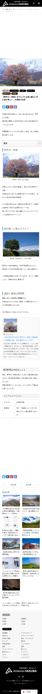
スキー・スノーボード (27, 636)
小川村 (4, 624)
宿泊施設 (5, 633)
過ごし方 (23, 649)
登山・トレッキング (27, 638)
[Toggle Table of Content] (38, 143)
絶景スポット (6, 93)
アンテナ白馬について (13, 681)
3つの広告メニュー (27, 681)
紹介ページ (11, 603)
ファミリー (24, 652)
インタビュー (25, 654)
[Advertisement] (21, 36)
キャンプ (5, 641)
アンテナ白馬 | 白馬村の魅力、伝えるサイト (16, 691)
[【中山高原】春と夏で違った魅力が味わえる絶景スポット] (30, 485)
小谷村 (23, 621)
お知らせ (5, 636)
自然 (23, 90)
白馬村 (5, 90)
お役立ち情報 (6, 638)
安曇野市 (23, 619)
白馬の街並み (6, 644)
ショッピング (25, 657)
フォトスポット (14, 90)
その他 (23, 624)
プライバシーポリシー (20, 683)
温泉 (22, 646)
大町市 (4, 621)
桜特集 (14, 93)
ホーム (4, 603)
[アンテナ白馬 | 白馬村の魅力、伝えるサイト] (15, 3)
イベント (5, 657)
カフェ (4, 654)
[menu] (38, 3)
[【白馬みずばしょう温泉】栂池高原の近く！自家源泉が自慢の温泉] (11, 485)
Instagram (23, 676)
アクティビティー (26, 633)
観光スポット (30, 90)
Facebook (19, 676)
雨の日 (23, 641)
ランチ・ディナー (7, 649)
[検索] (33, 3)
